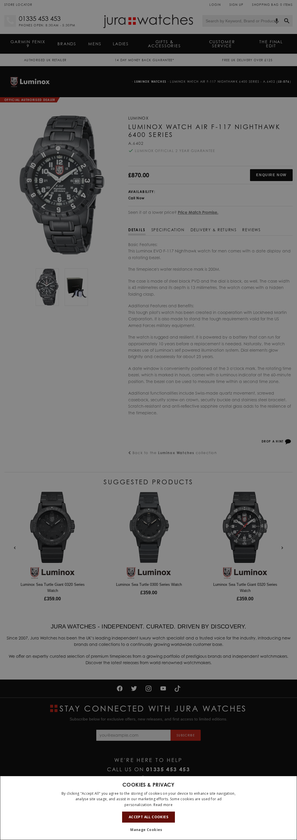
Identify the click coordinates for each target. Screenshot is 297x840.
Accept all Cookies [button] (148, 816)
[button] (148, 830)
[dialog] (148, 808)
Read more (163, 804)
